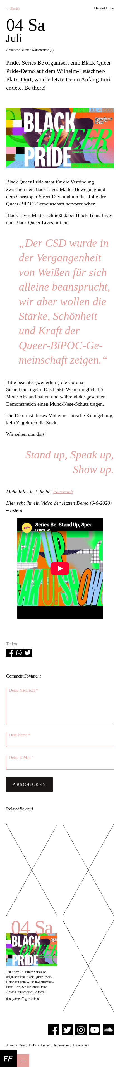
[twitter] (67, 1030)
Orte (22, 1045)
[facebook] (53, 1030)
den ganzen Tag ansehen (22, 999)
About (10, 1045)
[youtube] (94, 1030)
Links (32, 1045)
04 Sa (32, 927)
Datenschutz (81, 1045)
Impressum (61, 1045)
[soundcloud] (108, 1030)
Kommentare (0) (43, 50)
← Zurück (13, 9)
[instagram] (81, 1030)
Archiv (45, 1045)
